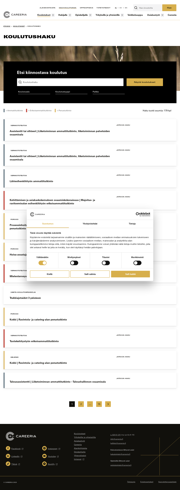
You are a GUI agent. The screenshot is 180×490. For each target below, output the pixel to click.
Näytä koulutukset (144, 82)
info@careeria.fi (116, 439)
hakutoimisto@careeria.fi (120, 454)
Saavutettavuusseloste (167, 482)
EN (126, 8)
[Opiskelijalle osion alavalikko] (90, 15)
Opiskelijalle (81, 14)
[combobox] (34, 92)
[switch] (74, 263)
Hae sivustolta (141, 2)
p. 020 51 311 (115, 435)
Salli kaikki (130, 274)
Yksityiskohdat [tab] (90, 223)
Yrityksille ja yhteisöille (108, 14)
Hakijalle (62, 14)
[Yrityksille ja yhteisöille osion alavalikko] (122, 15)
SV (121, 8)
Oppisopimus (86, 8)
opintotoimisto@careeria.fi (120, 465)
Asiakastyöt (153, 14)
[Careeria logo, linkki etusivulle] (15, 15)
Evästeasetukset (146, 482)
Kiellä (49, 274)
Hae (169, 7)
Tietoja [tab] (132, 223)
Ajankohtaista (48, 8)
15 (99, 404)
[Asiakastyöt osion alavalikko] (162, 15)
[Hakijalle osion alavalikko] (69, 15)
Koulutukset (43, 14)
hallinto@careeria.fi (118, 443)
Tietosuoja (131, 482)
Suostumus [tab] (48, 223)
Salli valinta (90, 274)
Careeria (172, 14)
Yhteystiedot (103, 8)
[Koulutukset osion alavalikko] (53, 15)
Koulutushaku (23, 76)
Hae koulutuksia (67, 8)
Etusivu (7, 26)
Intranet (77, 459)
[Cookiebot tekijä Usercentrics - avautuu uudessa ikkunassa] (138, 214)
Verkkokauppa (135, 14)
